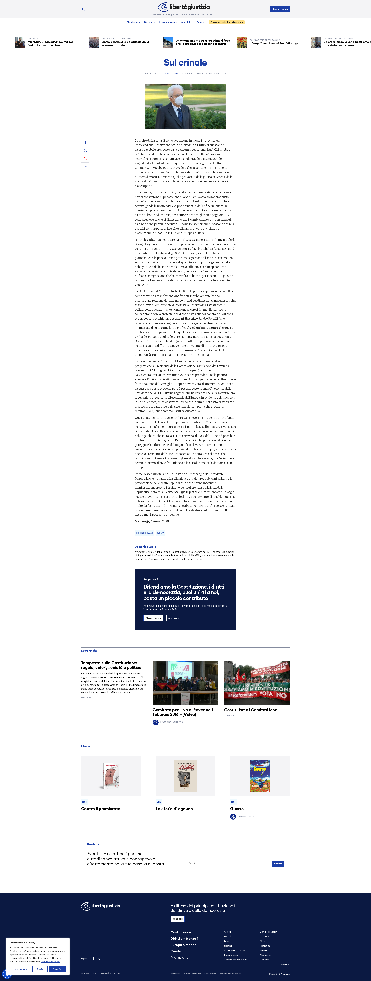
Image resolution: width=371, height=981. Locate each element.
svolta (160, 533)
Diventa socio (280, 9)
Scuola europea (168, 22)
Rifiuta (40, 969)
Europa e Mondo (184, 945)
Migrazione (180, 957)
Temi (199, 22)
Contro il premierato (100, 809)
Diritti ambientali (184, 938)
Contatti (264, 960)
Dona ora (177, 919)
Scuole (263, 950)
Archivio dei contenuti (235, 960)
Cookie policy (210, 974)
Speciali (185, 22)
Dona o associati (268, 932)
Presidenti (265, 946)
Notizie (148, 22)
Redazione (165, 722)
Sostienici (173, 618)
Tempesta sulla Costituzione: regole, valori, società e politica (111, 665)
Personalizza (20, 969)
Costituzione (181, 932)
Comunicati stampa (234, 950)
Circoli (227, 932)
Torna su (283, 965)
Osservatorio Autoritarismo (227, 22)
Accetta (57, 969)
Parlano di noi (231, 955)
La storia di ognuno (174, 809)
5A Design (279, 974)
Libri (84, 746)
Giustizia (178, 951)
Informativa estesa (50, 962)
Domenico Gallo (173, 74)
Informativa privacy (192, 974)
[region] (38, 956)
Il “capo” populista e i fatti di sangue (251, 43)
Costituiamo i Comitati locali (251, 710)
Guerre (237, 809)
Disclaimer (175, 974)
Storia (263, 941)
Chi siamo (132, 22)
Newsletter (265, 955)
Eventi (227, 936)
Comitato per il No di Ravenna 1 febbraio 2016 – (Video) (183, 712)
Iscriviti (278, 864)
